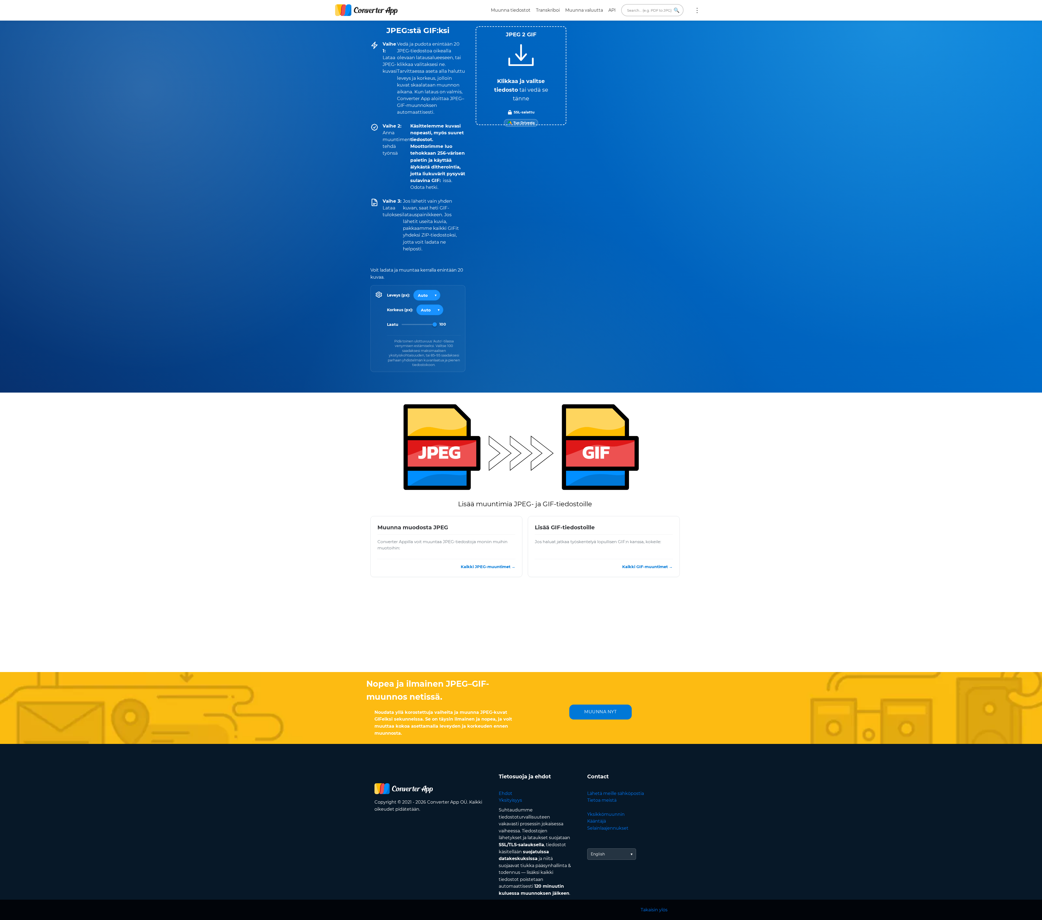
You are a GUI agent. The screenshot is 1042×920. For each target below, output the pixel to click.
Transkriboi (548, 10)
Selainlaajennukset (607, 828)
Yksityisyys (510, 800)
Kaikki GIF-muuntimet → (647, 566)
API (612, 10)
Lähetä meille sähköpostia (615, 793)
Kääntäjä (596, 821)
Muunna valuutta (584, 10)
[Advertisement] (521, 629)
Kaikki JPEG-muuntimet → (488, 566)
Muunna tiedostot (510, 10)
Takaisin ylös (654, 909)
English (598, 854)
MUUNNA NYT (600, 711)
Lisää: (697, 10)
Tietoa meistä (602, 800)
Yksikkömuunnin (606, 814)
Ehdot (505, 793)
